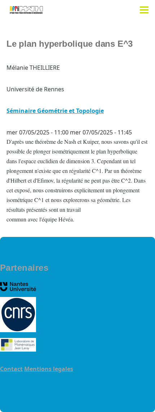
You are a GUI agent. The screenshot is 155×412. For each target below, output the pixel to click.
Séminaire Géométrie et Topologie (55, 111)
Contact (11, 369)
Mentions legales (48, 369)
